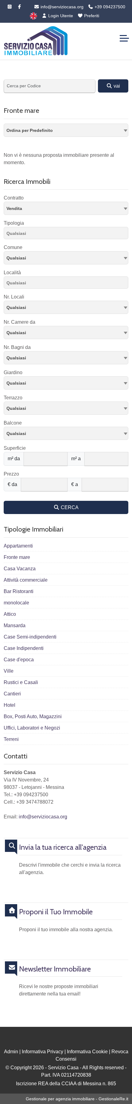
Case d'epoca (19, 659)
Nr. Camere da (19, 322)
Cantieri (12, 693)
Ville (9, 671)
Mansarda (14, 625)
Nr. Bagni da (17, 347)
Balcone (13, 422)
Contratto (14, 197)
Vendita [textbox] (14, 208)
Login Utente (60, 15)
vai (116, 86)
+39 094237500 (109, 6)
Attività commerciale (26, 580)
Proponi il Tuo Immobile (56, 912)
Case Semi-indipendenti (30, 636)
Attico (10, 614)
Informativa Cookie (87, 1051)
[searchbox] (68, 234)
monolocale (16, 602)
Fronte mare (17, 557)
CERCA (69, 507)
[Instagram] (9, 6)
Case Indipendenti (24, 648)
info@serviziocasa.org (61, 6)
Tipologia (14, 223)
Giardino (13, 372)
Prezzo (11, 474)
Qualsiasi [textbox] (16, 257)
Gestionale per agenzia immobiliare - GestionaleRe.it (77, 1098)
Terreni (11, 739)
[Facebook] (19, 6)
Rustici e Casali (21, 682)
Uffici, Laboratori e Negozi (32, 727)
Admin (11, 1051)
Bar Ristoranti (18, 591)
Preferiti (91, 15)
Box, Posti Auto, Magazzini (33, 716)
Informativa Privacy (42, 1051)
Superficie (15, 448)
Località (12, 272)
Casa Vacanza (20, 568)
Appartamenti (18, 545)
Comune (13, 247)
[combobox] (66, 130)
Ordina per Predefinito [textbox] (29, 130)
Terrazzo (13, 397)
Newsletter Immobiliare (55, 969)
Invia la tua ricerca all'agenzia (63, 847)
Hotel (9, 705)
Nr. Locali (14, 296)
